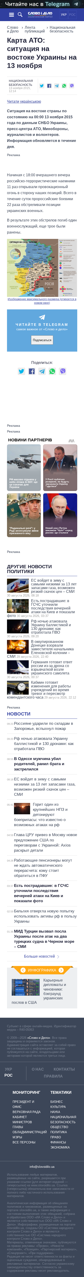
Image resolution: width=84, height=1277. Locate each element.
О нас (38, 1069)
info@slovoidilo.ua (42, 1166)
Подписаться (42, 340)
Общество (59, 1127)
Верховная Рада (27, 1112)
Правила (53, 1076)
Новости (18, 713)
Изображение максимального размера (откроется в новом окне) (42, 301)
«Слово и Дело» (38, 1038)
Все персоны (24, 1142)
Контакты (64, 1069)
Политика (58, 1132)
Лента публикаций (35, 29)
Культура (58, 1107)
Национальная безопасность (62, 29)
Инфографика (42, 970)
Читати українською (24, 101)
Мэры (17, 1137)
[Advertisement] (44, 162)
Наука (55, 1112)
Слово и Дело (13, 29)
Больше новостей (39, 956)
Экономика (60, 1147)
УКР (64, 14)
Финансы (58, 1142)
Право (55, 1137)
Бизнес (56, 1102)
